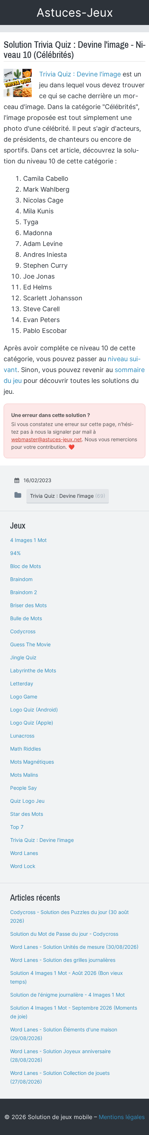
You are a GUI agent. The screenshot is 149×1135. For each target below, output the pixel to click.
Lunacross (22, 736)
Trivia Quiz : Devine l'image (80, 74)
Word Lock (22, 866)
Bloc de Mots (25, 566)
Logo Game (23, 696)
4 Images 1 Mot (28, 540)
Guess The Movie (30, 644)
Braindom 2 (23, 592)
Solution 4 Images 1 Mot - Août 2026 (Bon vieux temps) (66, 977)
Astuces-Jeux (75, 12)
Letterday (21, 683)
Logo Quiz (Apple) (31, 722)
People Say (23, 788)
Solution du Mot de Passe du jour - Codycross (64, 934)
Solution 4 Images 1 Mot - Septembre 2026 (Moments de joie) (73, 1012)
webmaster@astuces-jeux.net (46, 439)
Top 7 (17, 827)
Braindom (21, 579)
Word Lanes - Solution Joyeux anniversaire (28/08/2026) (60, 1055)
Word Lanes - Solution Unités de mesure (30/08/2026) (74, 947)
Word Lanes (24, 853)
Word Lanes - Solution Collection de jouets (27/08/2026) (60, 1077)
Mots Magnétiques (32, 762)
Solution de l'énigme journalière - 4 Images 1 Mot (67, 995)
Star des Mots (26, 814)
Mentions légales (122, 1117)
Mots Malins (24, 775)
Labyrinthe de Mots (33, 670)
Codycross (22, 631)
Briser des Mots (28, 605)
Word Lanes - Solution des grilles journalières (62, 960)
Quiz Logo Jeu (27, 801)
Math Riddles (25, 749)
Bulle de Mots (26, 618)
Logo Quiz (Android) (34, 709)
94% (15, 553)
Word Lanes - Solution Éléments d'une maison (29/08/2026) (63, 1033)
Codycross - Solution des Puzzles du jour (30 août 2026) (69, 916)
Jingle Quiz (23, 657)
